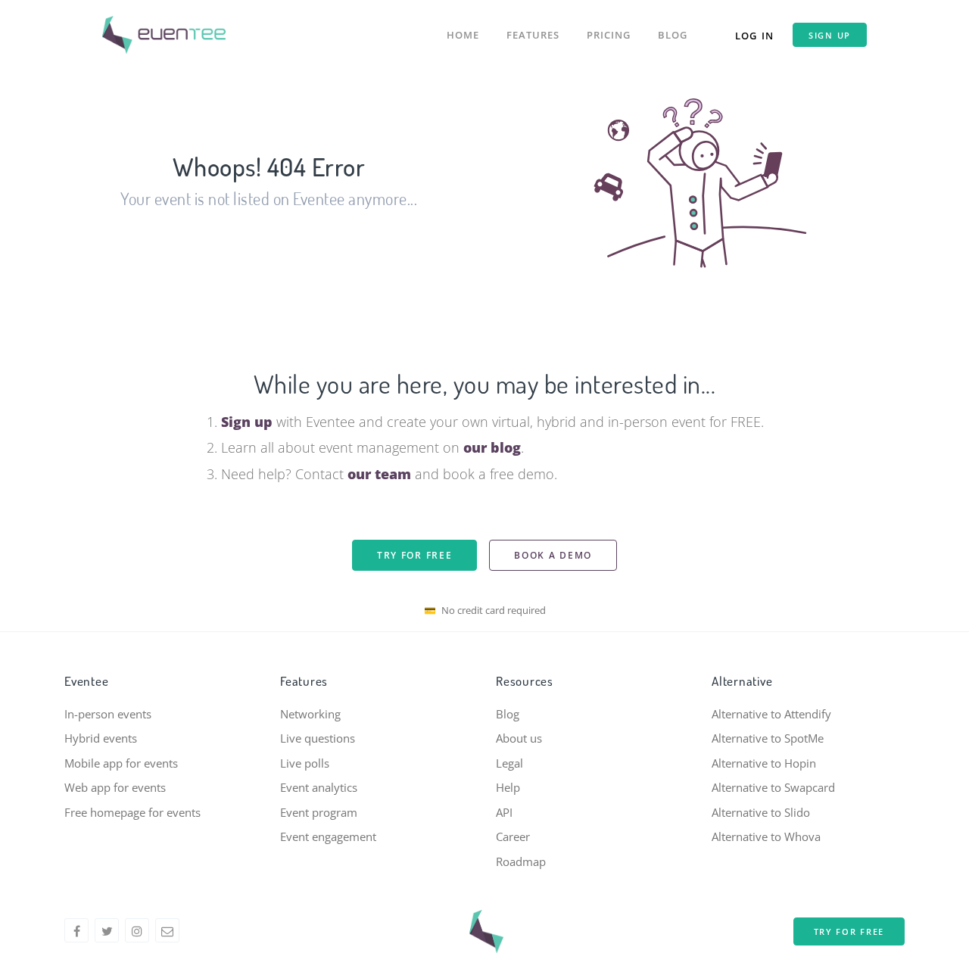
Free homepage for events (132, 812)
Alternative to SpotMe (768, 738)
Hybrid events (100, 738)
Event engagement (328, 836)
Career (513, 836)
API (504, 812)
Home (463, 35)
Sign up (830, 35)
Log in (754, 35)
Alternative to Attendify (771, 713)
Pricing (609, 35)
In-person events (107, 713)
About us (519, 738)
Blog (672, 35)
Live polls (304, 763)
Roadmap (521, 861)
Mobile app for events (121, 763)
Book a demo (553, 555)
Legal (509, 763)
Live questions (317, 738)
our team (379, 474)
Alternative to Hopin (764, 763)
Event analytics (318, 787)
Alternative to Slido (761, 812)
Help (508, 787)
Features (532, 35)
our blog (492, 447)
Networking (310, 713)
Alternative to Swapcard (773, 787)
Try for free (414, 555)
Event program (318, 812)
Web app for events (115, 787)
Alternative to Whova (766, 836)
